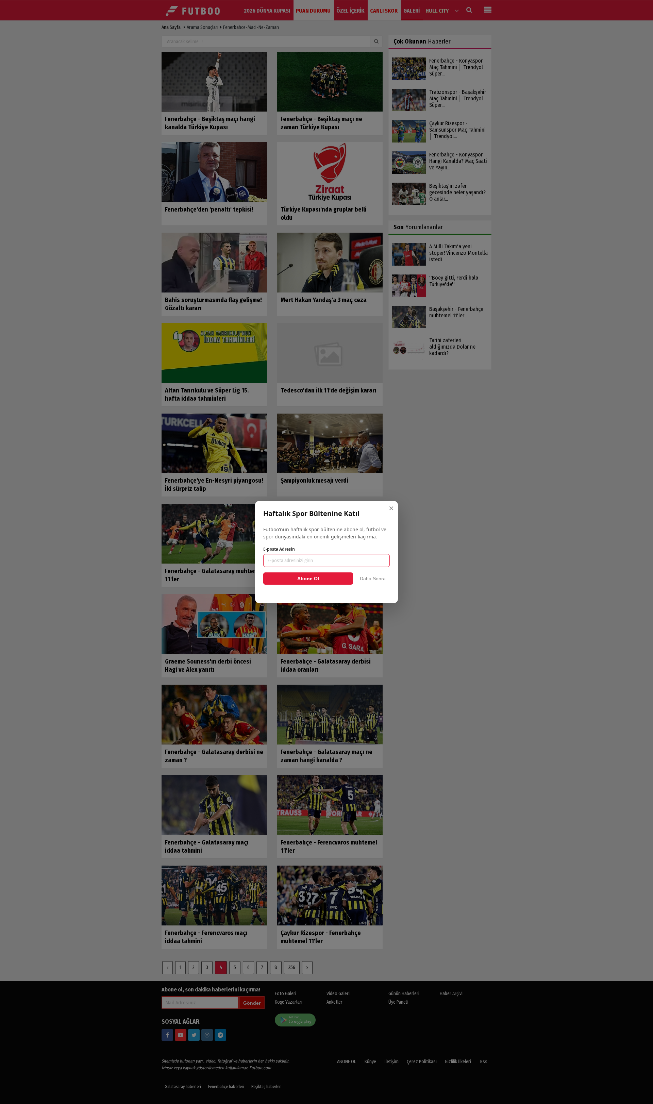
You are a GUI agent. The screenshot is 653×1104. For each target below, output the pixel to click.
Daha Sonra (373, 578)
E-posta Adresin (279, 549)
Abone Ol (308, 578)
